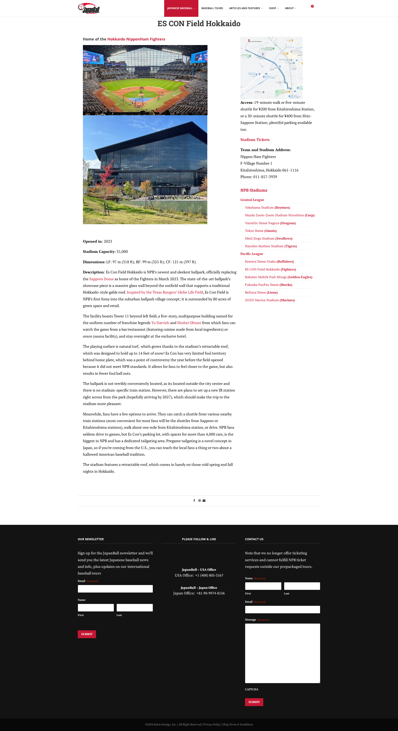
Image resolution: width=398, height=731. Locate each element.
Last (119, 615)
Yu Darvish (160, 322)
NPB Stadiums (253, 190)
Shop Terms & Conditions (238, 724)
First (81, 615)
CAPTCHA (251, 689)
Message (257, 620)
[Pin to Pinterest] (199, 501)
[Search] (318, 8)
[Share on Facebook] (194, 501)
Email (88, 581)
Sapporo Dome (101, 278)
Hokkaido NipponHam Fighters (136, 39)
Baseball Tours (212, 8)
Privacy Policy (212, 724)
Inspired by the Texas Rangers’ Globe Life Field (165, 292)
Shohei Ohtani (189, 322)
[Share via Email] (204, 501)
